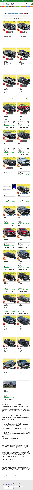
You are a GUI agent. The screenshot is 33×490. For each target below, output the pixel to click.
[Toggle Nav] (32, 4)
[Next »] (9, 403)
